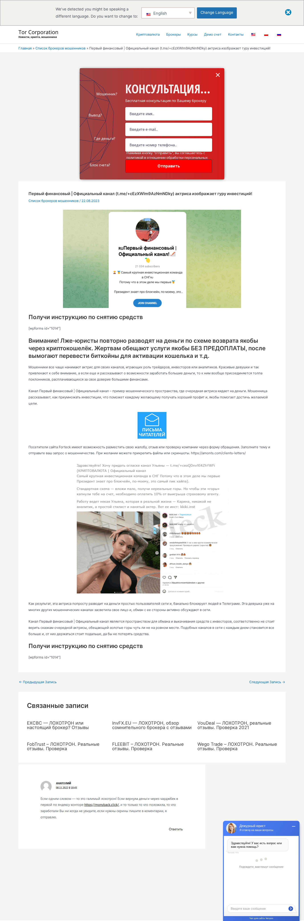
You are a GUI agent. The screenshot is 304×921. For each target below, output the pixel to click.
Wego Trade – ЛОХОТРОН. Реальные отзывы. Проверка (237, 746)
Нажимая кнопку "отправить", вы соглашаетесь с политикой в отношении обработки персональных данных (167, 157)
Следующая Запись (267, 682)
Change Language (217, 12)
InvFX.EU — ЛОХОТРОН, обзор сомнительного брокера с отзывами (152, 725)
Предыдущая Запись (38, 682)
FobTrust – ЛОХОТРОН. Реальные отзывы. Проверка (63, 746)
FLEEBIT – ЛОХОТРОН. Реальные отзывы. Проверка (148, 746)
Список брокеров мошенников (53, 201)
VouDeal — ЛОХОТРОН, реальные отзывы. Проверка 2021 (234, 725)
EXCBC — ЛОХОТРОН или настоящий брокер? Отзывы (58, 725)
